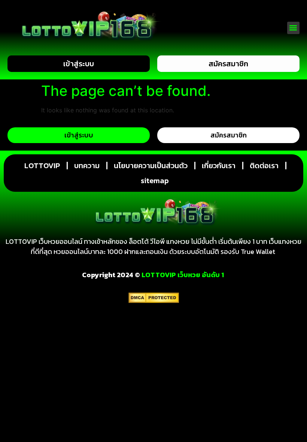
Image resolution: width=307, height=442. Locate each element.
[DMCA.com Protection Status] (153, 301)
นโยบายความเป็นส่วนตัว (151, 165)
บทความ (87, 165)
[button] (293, 28)
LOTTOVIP (42, 165)
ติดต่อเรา (264, 165)
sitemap (155, 180)
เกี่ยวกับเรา (218, 165)
